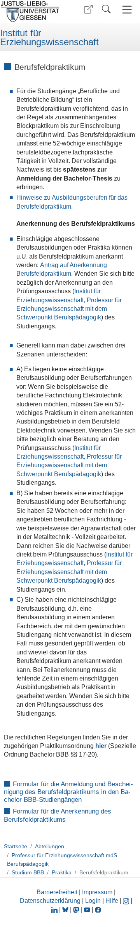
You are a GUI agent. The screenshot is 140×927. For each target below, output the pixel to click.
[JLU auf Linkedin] (55, 909)
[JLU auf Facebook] (98, 909)
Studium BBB (28, 872)
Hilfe (111, 900)
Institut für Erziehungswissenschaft (49, 37)
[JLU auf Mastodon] (77, 909)
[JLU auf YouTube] (87, 909)
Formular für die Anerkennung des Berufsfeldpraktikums (57, 815)
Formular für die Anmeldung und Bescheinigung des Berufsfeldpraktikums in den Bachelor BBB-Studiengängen (68, 791)
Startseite (15, 846)
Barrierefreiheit (57, 892)
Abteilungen (49, 846)
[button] (88, 9)
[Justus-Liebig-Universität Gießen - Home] (32, 11)
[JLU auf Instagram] (127, 900)
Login (93, 900)
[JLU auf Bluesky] (66, 909)
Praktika (62, 872)
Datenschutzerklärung (50, 900)
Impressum (97, 892)
